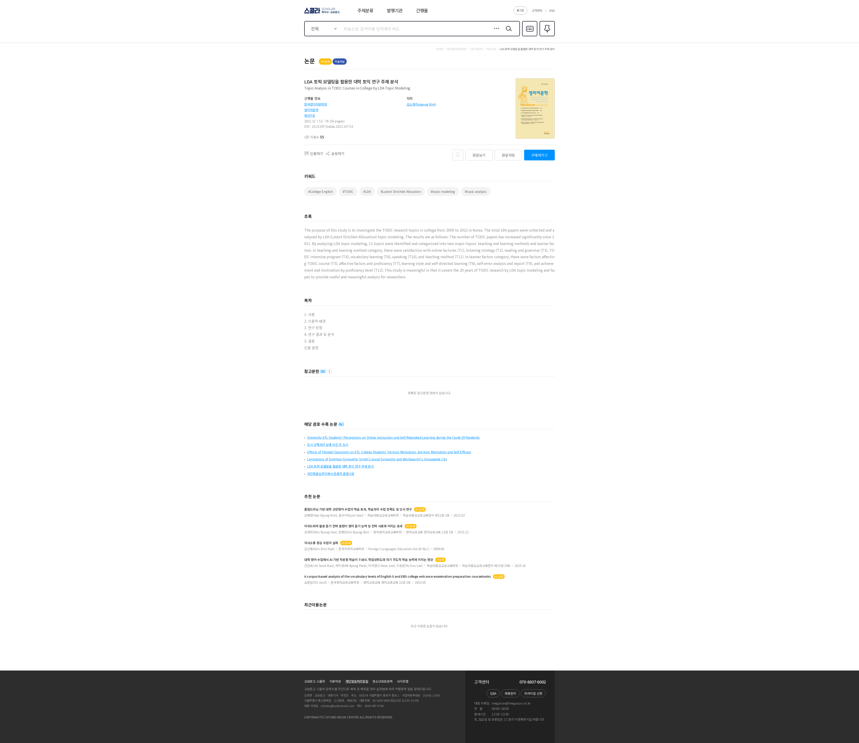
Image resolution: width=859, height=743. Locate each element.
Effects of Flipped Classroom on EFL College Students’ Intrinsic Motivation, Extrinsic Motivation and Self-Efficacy (389, 452)
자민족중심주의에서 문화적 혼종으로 (330, 473)
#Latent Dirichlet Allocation (401, 191)
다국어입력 (530, 35)
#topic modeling (443, 191)
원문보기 (479, 155)
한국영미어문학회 (315, 104)
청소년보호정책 (382, 681)
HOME (439, 49)
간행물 (422, 10)
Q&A (493, 693)
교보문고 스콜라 (314, 681)
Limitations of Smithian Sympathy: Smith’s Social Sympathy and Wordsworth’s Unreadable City (377, 459)
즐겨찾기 (546, 35)
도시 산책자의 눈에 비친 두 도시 (327, 444)
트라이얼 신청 (533, 693)
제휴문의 (510, 693)
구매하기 (537, 155)
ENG (552, 10)
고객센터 (537, 10)
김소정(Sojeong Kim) (421, 104)
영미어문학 (311, 110)
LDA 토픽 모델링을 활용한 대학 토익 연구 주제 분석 (340, 466)
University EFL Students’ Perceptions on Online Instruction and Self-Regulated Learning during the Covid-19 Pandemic (393, 437)
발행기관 (395, 10)
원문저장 (508, 155)
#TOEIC (348, 191)
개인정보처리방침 (356, 681)
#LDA (367, 191)
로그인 (520, 10)
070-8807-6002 (532, 681)
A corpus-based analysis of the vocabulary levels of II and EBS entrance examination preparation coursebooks (397, 576)
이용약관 (335, 681)
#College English (320, 191)
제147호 (309, 115)
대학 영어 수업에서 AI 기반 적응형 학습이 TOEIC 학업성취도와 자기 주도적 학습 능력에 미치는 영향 (368, 560)
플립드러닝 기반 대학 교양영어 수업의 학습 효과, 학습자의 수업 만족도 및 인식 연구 (358, 509)
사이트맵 (402, 681)
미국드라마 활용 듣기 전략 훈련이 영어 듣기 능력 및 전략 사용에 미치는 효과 (353, 526)
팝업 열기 (329, 371)
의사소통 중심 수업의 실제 (321, 543)
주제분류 (365, 10)
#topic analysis (476, 191)
